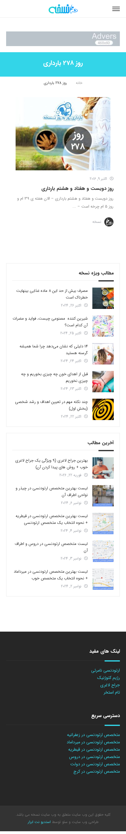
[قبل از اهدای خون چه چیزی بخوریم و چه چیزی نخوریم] (103, 381)
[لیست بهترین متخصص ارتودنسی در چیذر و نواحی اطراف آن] (103, 495)
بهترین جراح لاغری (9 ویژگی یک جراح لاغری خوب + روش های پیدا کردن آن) (51, 463)
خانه (79, 83)
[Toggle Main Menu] (116, 9)
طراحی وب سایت (84, 822)
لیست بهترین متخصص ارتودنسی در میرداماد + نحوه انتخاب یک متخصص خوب (51, 575)
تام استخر (112, 692)
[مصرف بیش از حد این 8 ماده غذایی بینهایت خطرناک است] (103, 298)
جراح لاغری (110, 685)
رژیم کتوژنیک (108, 677)
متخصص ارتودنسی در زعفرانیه (93, 734)
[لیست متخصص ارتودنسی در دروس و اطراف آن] (103, 551)
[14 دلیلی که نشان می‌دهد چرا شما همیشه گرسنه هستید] (103, 353)
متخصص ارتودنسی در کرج (96, 771)
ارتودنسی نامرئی (105, 670)
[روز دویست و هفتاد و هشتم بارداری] (63, 133)
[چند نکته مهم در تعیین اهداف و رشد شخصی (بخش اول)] (103, 409)
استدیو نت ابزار (39, 822)
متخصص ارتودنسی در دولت (95, 764)
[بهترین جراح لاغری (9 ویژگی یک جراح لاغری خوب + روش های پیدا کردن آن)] (103, 468)
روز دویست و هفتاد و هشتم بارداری (77, 188)
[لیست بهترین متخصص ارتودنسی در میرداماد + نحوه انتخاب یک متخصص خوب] (103, 579)
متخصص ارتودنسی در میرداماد (93, 742)
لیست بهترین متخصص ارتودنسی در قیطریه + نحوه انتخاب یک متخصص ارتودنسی (52, 519)
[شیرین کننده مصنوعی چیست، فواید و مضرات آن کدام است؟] (103, 326)
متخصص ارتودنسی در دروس (94, 756)
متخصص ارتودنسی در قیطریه (94, 749)
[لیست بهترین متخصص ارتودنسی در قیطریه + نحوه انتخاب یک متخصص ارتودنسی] (103, 523)
